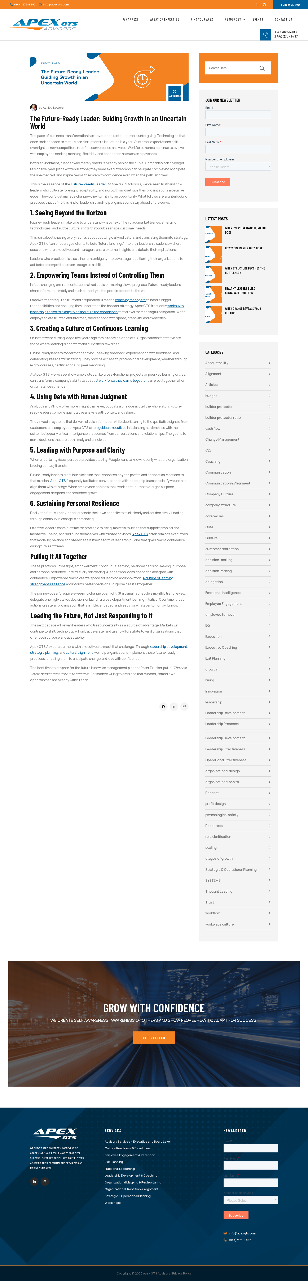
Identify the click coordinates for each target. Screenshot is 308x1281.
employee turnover (220, 614)
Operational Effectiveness (226, 760)
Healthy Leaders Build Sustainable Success (240, 290)
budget (211, 395)
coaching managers (130, 300)
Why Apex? (130, 19)
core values (214, 516)
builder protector (219, 406)
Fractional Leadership (120, 1169)
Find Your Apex (202, 19)
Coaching (212, 461)
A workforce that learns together (121, 380)
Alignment (213, 373)
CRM (209, 527)
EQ (207, 625)
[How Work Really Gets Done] (213, 254)
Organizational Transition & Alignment (131, 1189)
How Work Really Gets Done (244, 248)
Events (258, 19)
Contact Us (283, 19)
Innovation (213, 691)
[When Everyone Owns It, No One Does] (213, 234)
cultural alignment (79, 652)
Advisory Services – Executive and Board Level (138, 1141)
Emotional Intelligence (223, 592)
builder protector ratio (223, 417)
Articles (211, 384)
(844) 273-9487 (24, 4)
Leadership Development (225, 713)
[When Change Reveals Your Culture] (213, 314)
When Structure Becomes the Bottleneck (245, 270)
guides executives (112, 427)
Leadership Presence (222, 723)
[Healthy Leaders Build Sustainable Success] (213, 294)
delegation (214, 581)
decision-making (218, 571)
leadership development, (169, 646)
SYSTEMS (213, 880)
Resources (233, 19)
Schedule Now (290, 4)
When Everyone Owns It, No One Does (245, 230)
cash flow (212, 428)
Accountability (216, 363)
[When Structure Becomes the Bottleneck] (213, 274)
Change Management (222, 439)
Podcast (212, 792)
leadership (213, 702)
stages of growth (219, 858)
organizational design (222, 771)
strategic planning (44, 652)
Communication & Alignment (227, 483)
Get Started (154, 1038)
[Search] (262, 67)
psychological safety (221, 814)
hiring (209, 680)
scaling (211, 847)
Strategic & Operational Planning (231, 869)
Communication (218, 472)
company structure (220, 505)
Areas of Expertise (164, 19)
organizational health (222, 782)
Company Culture (219, 494)
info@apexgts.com (55, 4)
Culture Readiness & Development (129, 1148)
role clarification (218, 836)
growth (211, 669)
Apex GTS (58, 480)
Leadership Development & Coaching (131, 1175)
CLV (208, 450)
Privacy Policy (182, 1273)
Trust (209, 902)
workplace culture (219, 924)
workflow (212, 913)
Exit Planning (215, 658)
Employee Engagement (223, 603)
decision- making (218, 559)
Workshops (113, 1203)
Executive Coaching (221, 647)
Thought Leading (218, 891)
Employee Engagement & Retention (130, 1155)
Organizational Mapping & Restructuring (133, 1182)
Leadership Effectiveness (225, 749)
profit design (215, 803)
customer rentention (222, 549)
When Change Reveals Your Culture (243, 310)
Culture (211, 538)
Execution (213, 636)
